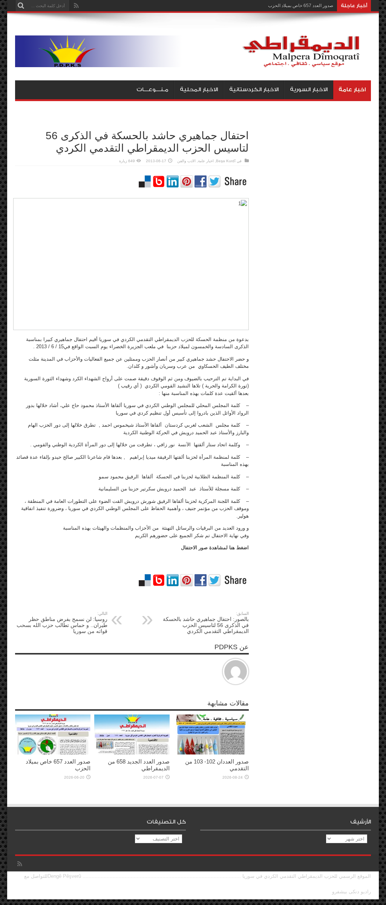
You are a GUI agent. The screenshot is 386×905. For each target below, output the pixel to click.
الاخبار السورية (309, 89)
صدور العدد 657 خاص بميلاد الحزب (300, 5)
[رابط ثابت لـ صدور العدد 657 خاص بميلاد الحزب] (52, 753)
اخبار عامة (352, 89)
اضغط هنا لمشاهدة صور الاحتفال (215, 547)
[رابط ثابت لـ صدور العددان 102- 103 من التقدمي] (211, 753)
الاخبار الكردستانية (254, 89)
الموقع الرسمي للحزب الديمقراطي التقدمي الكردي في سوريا (306, 876)
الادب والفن (186, 161)
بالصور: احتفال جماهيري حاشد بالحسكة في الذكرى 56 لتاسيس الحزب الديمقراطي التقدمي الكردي (206, 622)
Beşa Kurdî (226, 161)
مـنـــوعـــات (152, 89)
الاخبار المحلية (199, 89)
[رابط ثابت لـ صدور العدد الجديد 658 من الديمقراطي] (132, 753)
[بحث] (20, 5)
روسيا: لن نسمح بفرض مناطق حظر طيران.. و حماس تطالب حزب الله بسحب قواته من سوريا (62, 622)
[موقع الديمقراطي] (193, 61)
